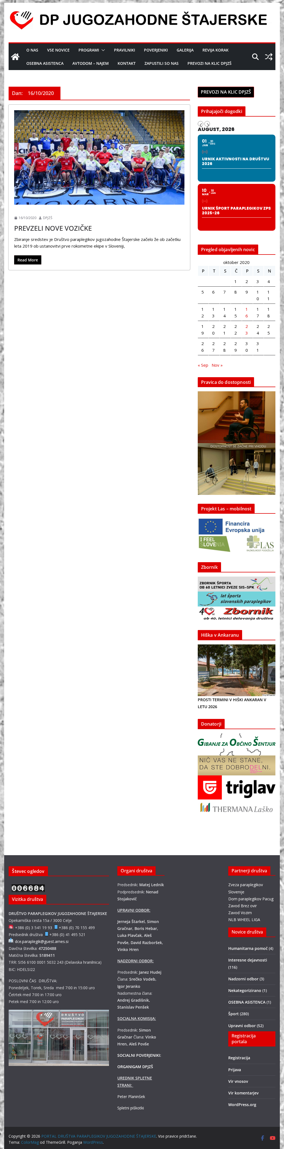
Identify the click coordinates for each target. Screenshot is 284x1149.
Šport (20, 208)
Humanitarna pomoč (248, 948)
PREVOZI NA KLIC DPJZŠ (209, 63)
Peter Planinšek (131, 1096)
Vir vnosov (238, 1081)
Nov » (217, 365)
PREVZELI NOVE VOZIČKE (53, 228)
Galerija (185, 50)
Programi (88, 50)
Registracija (239, 1057)
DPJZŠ (47, 217)
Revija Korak (215, 50)
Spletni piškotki (130, 1108)
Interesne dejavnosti (247, 960)
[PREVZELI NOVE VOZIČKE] (99, 157)
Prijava (234, 1069)
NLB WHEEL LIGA (244, 919)
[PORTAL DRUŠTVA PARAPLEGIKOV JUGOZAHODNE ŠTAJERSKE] (15, 56)
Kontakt (127, 63)
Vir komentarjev (243, 1093)
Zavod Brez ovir (242, 905)
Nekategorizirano (244, 990)
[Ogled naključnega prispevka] (268, 56)
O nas (32, 50)
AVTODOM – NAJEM (90, 63)
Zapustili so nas (161, 63)
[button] (102, 50)
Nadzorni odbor (243, 978)
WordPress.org (242, 1104)
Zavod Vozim (240, 912)
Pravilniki (124, 50)
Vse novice (58, 50)
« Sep (203, 365)
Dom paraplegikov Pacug (250, 898)
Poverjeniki (156, 50)
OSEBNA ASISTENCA (45, 63)
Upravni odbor (242, 1025)
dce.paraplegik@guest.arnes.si (42, 941)
